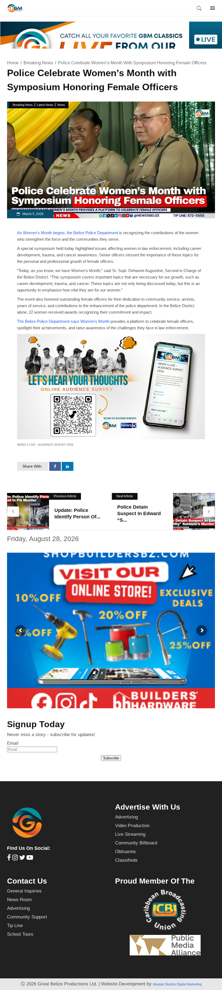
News (61, 104)
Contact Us (27, 881)
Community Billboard (136, 842)
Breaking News (38, 63)
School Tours (20, 934)
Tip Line (15, 925)
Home (13, 63)
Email (12, 743)
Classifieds (126, 860)
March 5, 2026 (33, 214)
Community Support (27, 916)
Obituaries (125, 851)
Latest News (45, 104)
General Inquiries (24, 891)
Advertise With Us (147, 807)
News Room (19, 899)
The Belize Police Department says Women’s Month (63, 321)
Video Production (132, 825)
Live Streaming (130, 834)
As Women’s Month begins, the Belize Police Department (68, 232)
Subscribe (111, 758)
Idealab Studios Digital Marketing (177, 984)
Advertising (126, 817)
